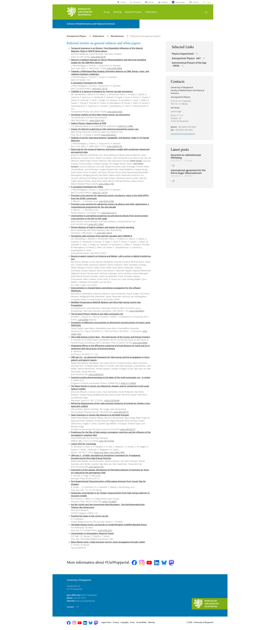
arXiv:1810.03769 (106, 441)
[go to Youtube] (149, 562)
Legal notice (106, 622)
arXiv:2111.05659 (128, 383)
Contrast (123, 2)
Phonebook (137, 2)
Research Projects (133, 11)
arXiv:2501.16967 (96, 224)
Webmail (151, 2)
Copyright (124, 622)
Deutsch (195, 2)
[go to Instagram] (141, 562)
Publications (151, 11)
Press (132, 622)
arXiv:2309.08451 (136, 311)
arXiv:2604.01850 (114, 111)
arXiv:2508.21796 (106, 184)
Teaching (117, 11)
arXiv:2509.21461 (97, 120)
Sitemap (151, 622)
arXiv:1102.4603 (109, 501)
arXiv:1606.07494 (116, 452)
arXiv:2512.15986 (125, 126)
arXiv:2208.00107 (96, 374)
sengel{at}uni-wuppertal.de (183, 133)
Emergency (164, 2)
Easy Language (180, 2)
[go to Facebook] (134, 562)
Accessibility (141, 622)
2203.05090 (83, 319)
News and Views (101, 452)
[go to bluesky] (164, 562)
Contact (70, 607)
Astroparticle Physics (77, 36)
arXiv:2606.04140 (98, 57)
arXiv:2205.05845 (140, 342)
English (208, 2)
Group (107, 11)
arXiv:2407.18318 (104, 233)
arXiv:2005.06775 (121, 412)
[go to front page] (84, 12)
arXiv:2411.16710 (99, 88)
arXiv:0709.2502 (105, 530)
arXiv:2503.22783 (106, 201)
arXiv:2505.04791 (108, 135)
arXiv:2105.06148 (111, 400)
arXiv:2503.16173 (108, 212)
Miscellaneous (117, 36)
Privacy (116, 622)
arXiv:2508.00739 (114, 146)
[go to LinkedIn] (156, 562)
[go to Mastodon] (171, 562)
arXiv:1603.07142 (96, 467)
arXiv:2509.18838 (114, 68)
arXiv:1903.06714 (127, 429)
